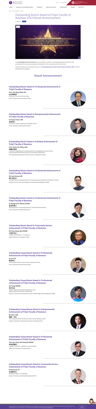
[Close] (87, 406)
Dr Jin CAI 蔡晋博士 (12, 259)
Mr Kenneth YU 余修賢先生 (14, 371)
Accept (82, 407)
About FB (81, 7)
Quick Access (63, 2)
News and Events (51, 7)
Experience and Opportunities (24, 7)
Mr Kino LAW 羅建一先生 (13, 316)
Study (10, 7)
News (22, 10)
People (73, 7)
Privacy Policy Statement (47, 407)
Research (39, 7)
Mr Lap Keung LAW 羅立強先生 (15, 177)
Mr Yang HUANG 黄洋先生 (15, 287)
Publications (63, 7)
